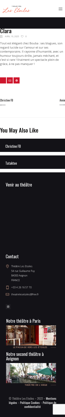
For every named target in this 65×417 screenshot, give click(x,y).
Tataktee (11, 163)
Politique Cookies (30, 402)
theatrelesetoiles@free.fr (25, 294)
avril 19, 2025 (12, 36)
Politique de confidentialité (40, 404)
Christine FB (13, 146)
